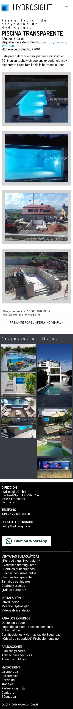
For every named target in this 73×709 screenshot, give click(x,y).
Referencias (10, 676)
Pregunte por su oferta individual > (36, 322)
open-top (47, 42)
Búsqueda (9, 696)
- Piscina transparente (17, 577)
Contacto (8, 692)
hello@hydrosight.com (17, 526)
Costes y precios (13, 586)
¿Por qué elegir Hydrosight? (21, 560)
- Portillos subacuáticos (18, 569)
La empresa (10, 671)
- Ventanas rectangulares (19, 565)
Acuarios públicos (14, 659)
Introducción (10, 602)
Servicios (8, 680)
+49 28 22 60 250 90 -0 (17, 514)
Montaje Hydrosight (15, 606)
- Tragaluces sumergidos (19, 573)
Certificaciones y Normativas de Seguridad (31, 634)
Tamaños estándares (16, 581)
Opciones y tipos (13, 623)
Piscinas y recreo (14, 651)
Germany (60, 42)
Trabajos (8, 684)
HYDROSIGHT (32, 7)
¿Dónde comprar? (14, 590)
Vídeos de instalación (16, 610)
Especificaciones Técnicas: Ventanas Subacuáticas (27, 628)
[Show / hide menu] (66, 8)
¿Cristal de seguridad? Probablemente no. (30, 638)
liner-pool (8, 46)
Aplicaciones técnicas (17, 655)
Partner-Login (11, 688)
